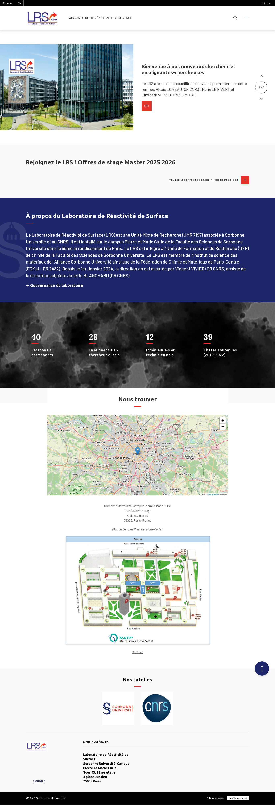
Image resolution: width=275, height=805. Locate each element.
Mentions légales (95, 742)
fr (263, 2)
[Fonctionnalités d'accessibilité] (19, 3)
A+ (4, 2)
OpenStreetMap (213, 494)
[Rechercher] (235, 18)
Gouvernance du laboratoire (56, 285)
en (268, 2)
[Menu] (246, 18)
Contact (137, 652)
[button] (261, 76)
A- (11, 2)
